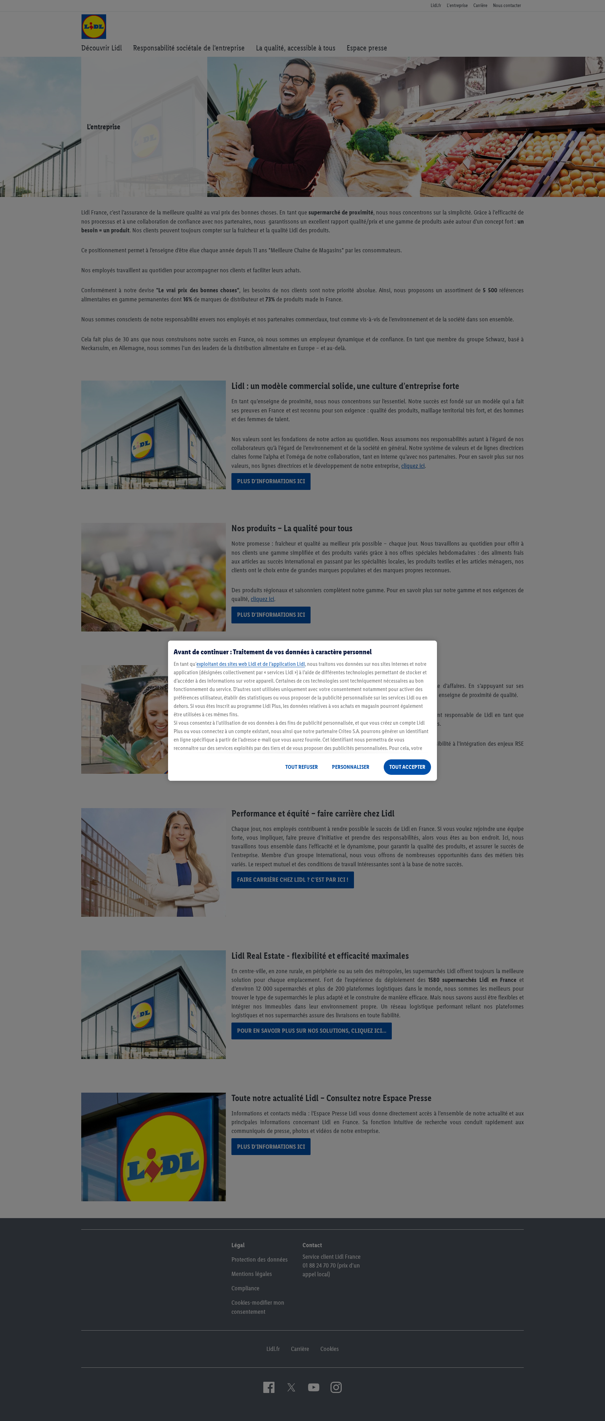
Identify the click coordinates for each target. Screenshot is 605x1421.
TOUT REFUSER (301, 767)
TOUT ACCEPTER (407, 767)
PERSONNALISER (350, 767)
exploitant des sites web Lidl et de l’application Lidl (250, 664)
